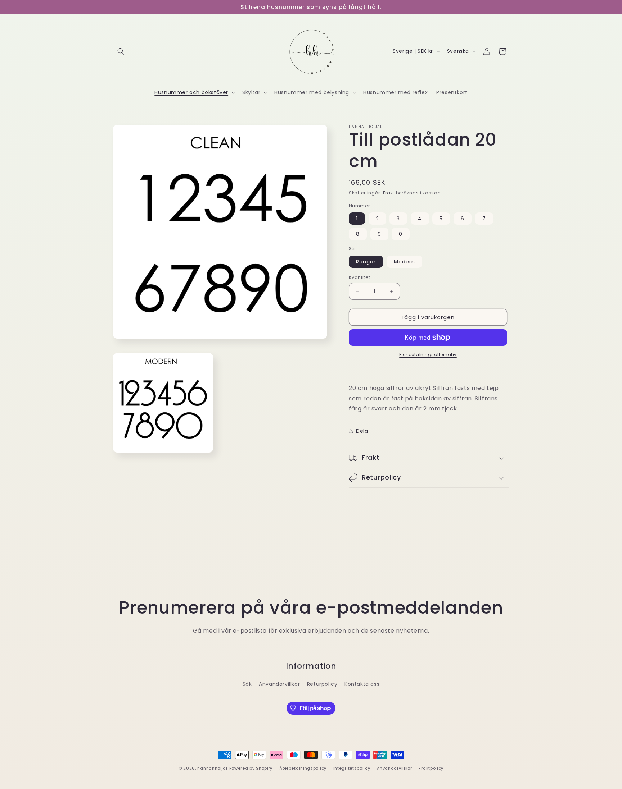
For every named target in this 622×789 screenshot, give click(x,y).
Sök (247, 684)
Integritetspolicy (351, 768)
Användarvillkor (279, 684)
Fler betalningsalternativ (428, 355)
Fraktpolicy (431, 768)
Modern (404, 261)
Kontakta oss (361, 684)
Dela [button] (362, 431)
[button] (121, 51)
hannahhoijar (212, 768)
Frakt (389, 193)
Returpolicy (322, 684)
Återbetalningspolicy (302, 768)
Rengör (366, 261)
